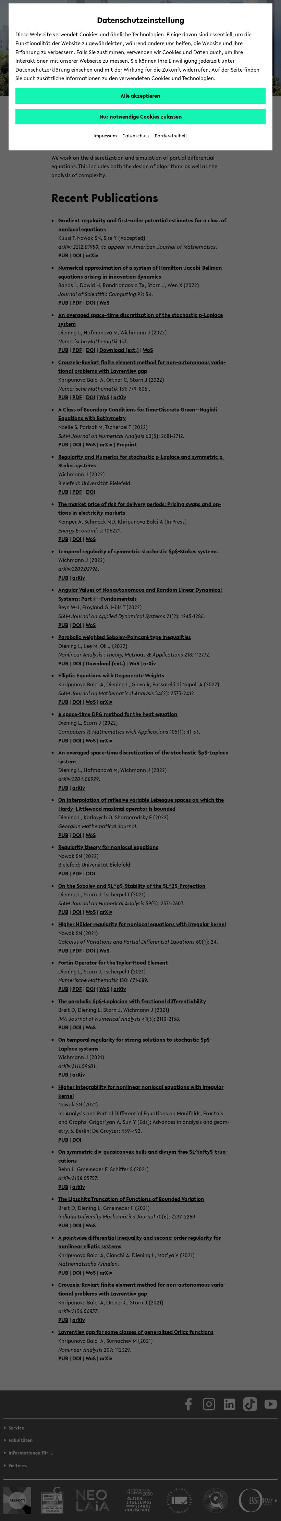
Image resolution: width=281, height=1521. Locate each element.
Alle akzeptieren (140, 95)
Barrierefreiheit (171, 136)
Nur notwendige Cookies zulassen (140, 116)
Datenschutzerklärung (42, 69)
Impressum (105, 136)
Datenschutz (135, 136)
